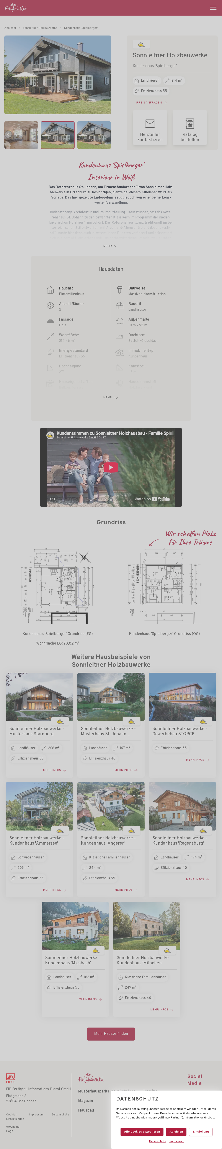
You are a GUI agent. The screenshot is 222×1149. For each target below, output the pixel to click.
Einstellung (201, 1132)
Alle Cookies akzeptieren (142, 1132)
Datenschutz (157, 1141)
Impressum (177, 1141)
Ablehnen (176, 1132)
